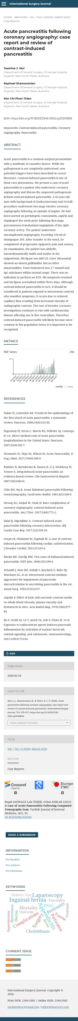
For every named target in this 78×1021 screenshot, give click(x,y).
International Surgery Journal (30, 3)
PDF (12, 653)
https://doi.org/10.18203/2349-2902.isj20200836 (41, 118)
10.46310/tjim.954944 (18, 817)
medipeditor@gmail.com (23, 1007)
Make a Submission (22, 834)
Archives (20, 17)
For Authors (13, 865)
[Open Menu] (4, 4)
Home (8, 17)
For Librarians (14, 870)
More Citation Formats (24, 722)
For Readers (13, 859)
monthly (59, 386)
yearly (70, 386)
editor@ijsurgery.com (55, 1007)
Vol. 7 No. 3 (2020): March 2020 (50, 17)
